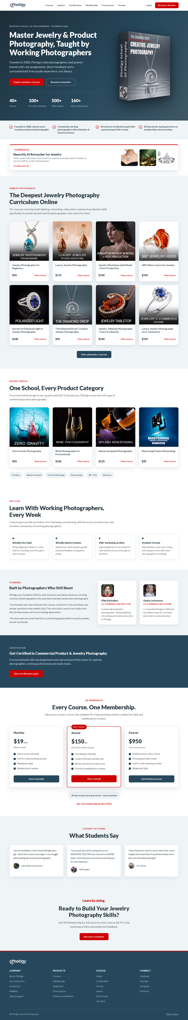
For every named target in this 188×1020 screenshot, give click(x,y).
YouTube (144, 981)
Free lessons (108, 5)
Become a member (61, 82)
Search (99, 991)
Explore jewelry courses (27, 82)
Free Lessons (59, 991)
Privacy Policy (172, 1014)
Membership (92, 5)
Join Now (100, 1001)
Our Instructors (17, 981)
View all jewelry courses (94, 354)
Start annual (94, 778)
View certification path (26, 673)
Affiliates (13, 991)
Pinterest (144, 991)
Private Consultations (63, 996)
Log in (149, 5)
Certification (75, 5)
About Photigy (16, 976)
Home (99, 976)
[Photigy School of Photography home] (17, 5)
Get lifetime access (151, 778)
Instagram (144, 986)
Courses (49, 5)
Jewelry (61, 5)
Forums (121, 5)
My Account (102, 996)
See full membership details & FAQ (94, 804)
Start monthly (36, 778)
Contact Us (14, 986)
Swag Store (58, 986)
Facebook (144, 976)
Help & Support (16, 996)
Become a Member (167, 5)
